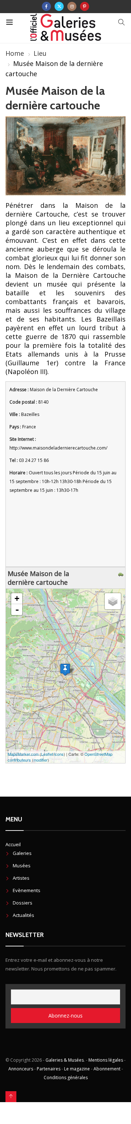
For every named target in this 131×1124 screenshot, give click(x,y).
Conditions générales (66, 1077)
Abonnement (107, 1069)
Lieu (40, 53)
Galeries (22, 853)
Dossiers (22, 902)
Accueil (13, 844)
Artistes (21, 878)
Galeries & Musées (64, 1060)
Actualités (23, 915)
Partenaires (48, 1069)
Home (14, 53)
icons (59, 754)
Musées (22, 865)
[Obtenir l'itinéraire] (121, 573)
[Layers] (113, 601)
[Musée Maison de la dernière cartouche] (65, 669)
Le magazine (77, 1069)
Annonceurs (20, 1069)
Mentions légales (105, 1060)
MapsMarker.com (23, 754)
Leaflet (47, 754)
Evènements (26, 890)
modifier (40, 760)
